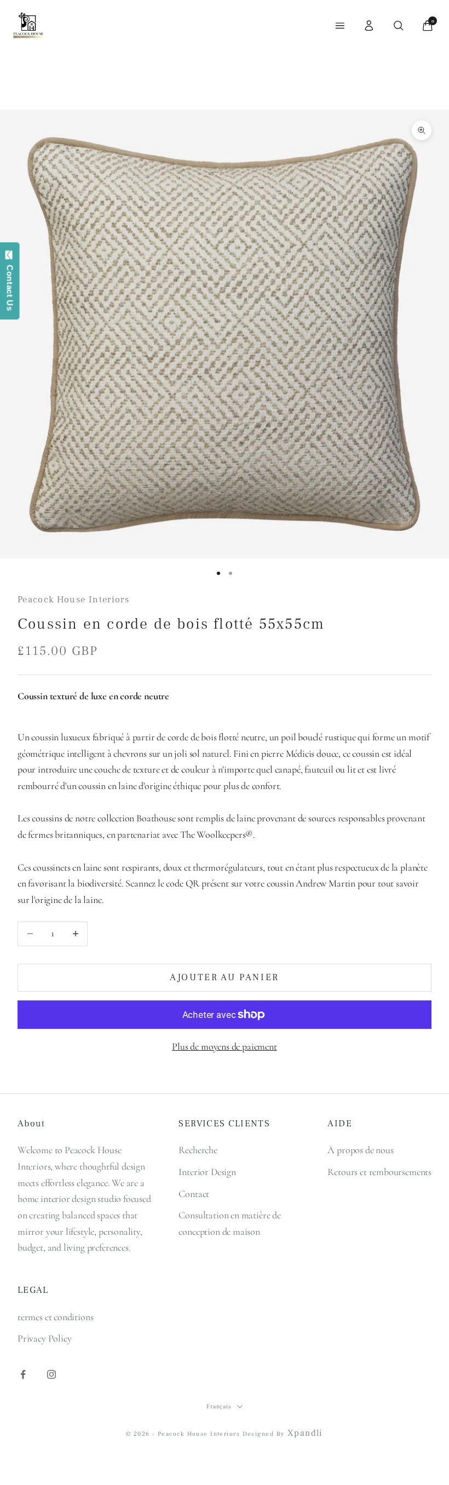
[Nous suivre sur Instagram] (51, 1374)
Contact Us (10, 285)
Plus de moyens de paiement (224, 1046)
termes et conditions (55, 1317)
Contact (194, 1194)
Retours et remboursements (379, 1172)
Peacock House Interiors (73, 600)
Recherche (198, 1150)
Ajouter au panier (224, 977)
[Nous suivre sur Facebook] (23, 1374)
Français (219, 1406)
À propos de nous (360, 1150)
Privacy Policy (44, 1338)
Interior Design (207, 1172)
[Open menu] (340, 25)
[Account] (369, 25)
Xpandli (305, 1433)
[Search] (398, 25)
